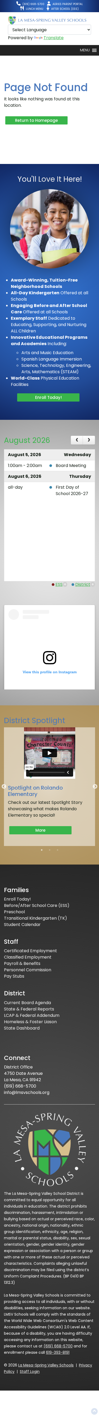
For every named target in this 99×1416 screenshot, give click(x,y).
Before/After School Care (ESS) (36, 905)
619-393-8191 (57, 1352)
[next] (89, 440)
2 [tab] (49, 850)
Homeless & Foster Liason (30, 1022)
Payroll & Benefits (22, 963)
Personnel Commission (27, 970)
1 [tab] (41, 850)
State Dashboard (22, 1028)
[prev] (77, 440)
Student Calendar (22, 924)
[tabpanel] (49, 786)
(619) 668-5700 (58, 1346)
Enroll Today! (48, 397)
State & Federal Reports (29, 1009)
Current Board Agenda (27, 1003)
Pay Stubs (14, 976)
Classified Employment (27, 957)
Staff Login (30, 1371)
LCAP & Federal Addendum (31, 1015)
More (40, 830)
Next (95, 786)
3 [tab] (57, 850)
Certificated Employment (30, 951)
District (82, 584)
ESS (59, 584)
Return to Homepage (36, 120)
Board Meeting (71, 465)
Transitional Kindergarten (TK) (35, 918)
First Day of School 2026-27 (72, 490)
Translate (54, 38)
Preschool (14, 912)
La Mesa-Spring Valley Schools (46, 1365)
